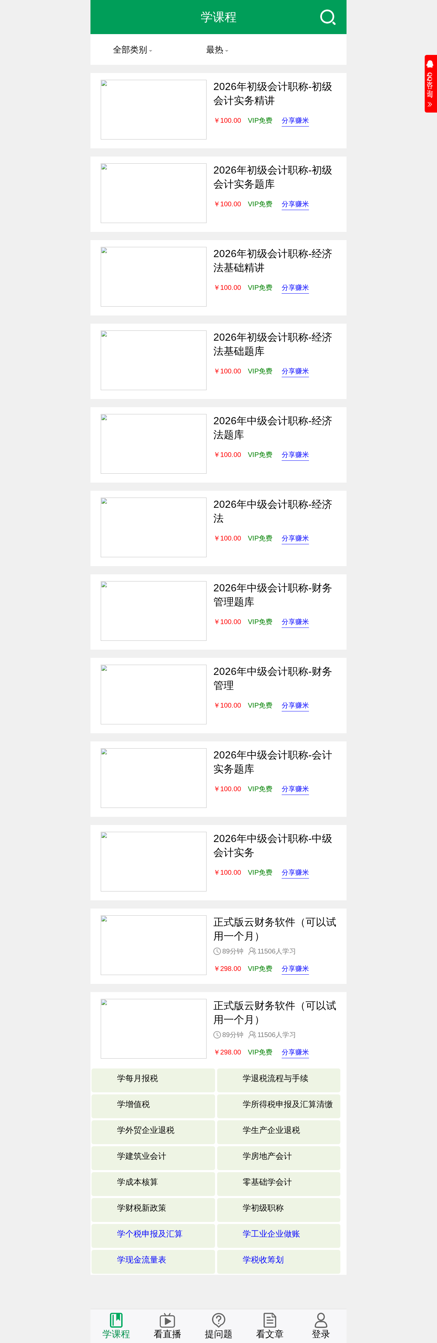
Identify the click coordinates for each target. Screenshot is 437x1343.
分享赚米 (295, 120)
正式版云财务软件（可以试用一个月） (274, 929)
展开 (431, 81)
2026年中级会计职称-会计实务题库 (272, 761)
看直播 (167, 1334)
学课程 (116, 1334)
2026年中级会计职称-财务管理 (272, 678)
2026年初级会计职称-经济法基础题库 (272, 344)
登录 (321, 1334)
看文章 (270, 1334)
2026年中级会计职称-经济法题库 (272, 427)
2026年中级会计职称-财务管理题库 (272, 594)
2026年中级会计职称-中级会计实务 (272, 845)
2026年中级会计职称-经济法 (272, 511)
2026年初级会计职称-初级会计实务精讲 (272, 93)
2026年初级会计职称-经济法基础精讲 (272, 260)
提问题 (218, 1334)
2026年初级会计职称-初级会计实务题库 (272, 177)
